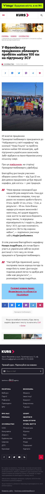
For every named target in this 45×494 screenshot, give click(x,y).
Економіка (28, 389)
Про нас (5, 413)
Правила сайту (7, 491)
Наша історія (29, 420)
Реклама (6, 417)
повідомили (16, 164)
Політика (6, 389)
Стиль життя (29, 424)
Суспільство (9, 64)
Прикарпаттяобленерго (22, 312)
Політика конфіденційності (24, 491)
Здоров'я (27, 417)
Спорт (26, 413)
